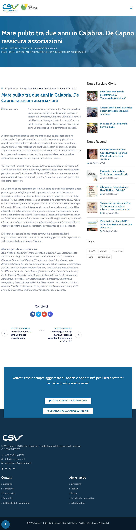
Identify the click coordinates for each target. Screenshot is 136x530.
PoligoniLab (104, 523)
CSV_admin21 (63, 88)
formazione (117, 251)
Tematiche (26, 48)
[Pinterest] (44, 314)
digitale (103, 251)
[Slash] (41, 330)
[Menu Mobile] (131, 8)
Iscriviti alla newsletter (82, 498)
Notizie (14, 48)
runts (91, 257)
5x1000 (92, 251)
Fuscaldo (7, 498)
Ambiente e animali (46, 48)
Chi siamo (76, 484)
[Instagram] (10, 469)
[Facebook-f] (2, 469)
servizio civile (104, 257)
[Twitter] (38, 314)
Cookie (82, 523)
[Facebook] (32, 314)
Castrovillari (9, 493)
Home (4, 48)
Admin (66, 523)
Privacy (73, 523)
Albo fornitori (78, 503)
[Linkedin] (50, 314)
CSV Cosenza (35, 523)
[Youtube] (14, 469)
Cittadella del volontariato (16, 503)
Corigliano (8, 488)
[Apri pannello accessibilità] (5, 524)
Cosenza (7, 484)
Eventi (74, 493)
